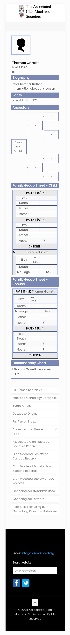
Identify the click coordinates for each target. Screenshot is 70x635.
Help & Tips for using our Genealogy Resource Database (35, 509)
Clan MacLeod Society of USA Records (33, 481)
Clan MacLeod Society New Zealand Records (32, 468)
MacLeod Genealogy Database (35, 398)
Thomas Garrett (36, 252)
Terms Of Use (22, 406)
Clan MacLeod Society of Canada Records (30, 456)
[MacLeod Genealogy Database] (35, 9)
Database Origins (25, 414)
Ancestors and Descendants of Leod (35, 431)
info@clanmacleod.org (38, 553)
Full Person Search (26, 390)
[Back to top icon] (35, 602)
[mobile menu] (10, 9)
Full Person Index (24, 421)
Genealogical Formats (28, 499)
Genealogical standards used (34, 491)
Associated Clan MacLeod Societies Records (31, 444)
